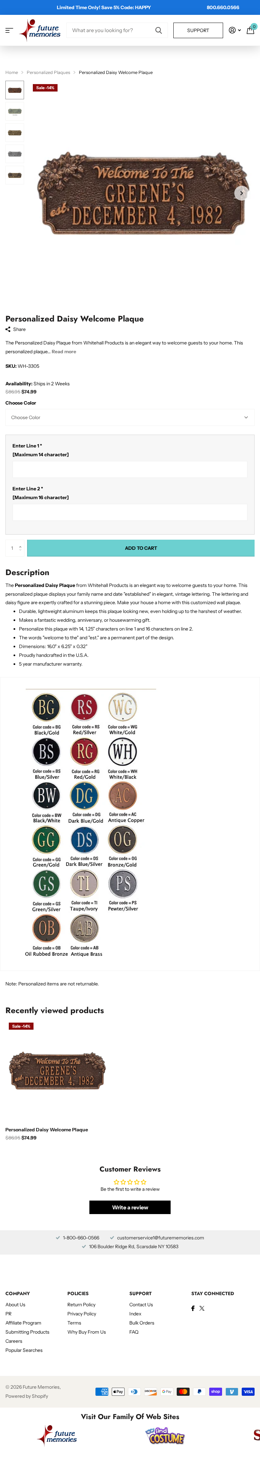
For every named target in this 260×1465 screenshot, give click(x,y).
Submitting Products (27, 1332)
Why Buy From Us (86, 1332)
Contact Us (141, 1305)
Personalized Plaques (48, 72)
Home (11, 72)
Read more (64, 352)
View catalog (9, 30)
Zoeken (158, 30)
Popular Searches (24, 1350)
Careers (13, 1341)
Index (135, 1314)
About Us (15, 1305)
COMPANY (17, 1293)
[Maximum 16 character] (41, 493)
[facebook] (193, 1308)
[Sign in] (235, 30)
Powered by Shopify (26, 1396)
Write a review (130, 1207)
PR (8, 1314)
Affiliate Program (23, 1323)
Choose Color (20, 403)
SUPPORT (140, 1293)
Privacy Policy (81, 1314)
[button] (22, 542)
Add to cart (141, 548)
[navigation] (14, 90)
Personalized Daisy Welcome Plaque (46, 1130)
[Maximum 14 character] (41, 450)
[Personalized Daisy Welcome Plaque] (56, 1070)
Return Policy (81, 1305)
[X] (201, 1308)
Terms (74, 1323)
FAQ (133, 1332)
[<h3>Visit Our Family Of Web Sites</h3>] (56, 1435)
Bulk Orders (141, 1323)
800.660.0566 (223, 7)
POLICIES (78, 1293)
